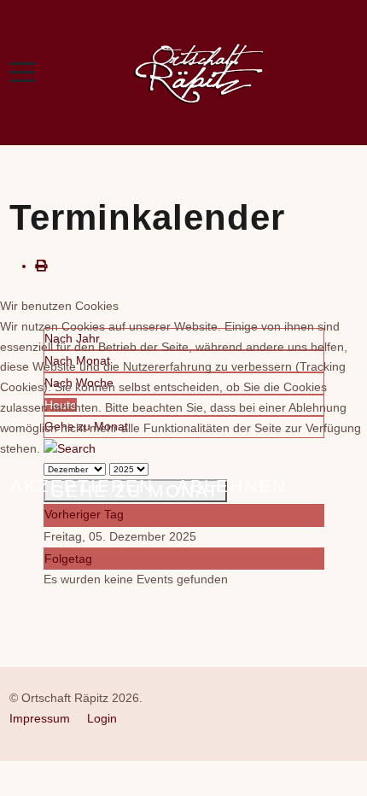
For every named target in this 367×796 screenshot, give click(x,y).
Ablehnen (232, 485)
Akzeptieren (82, 485)
